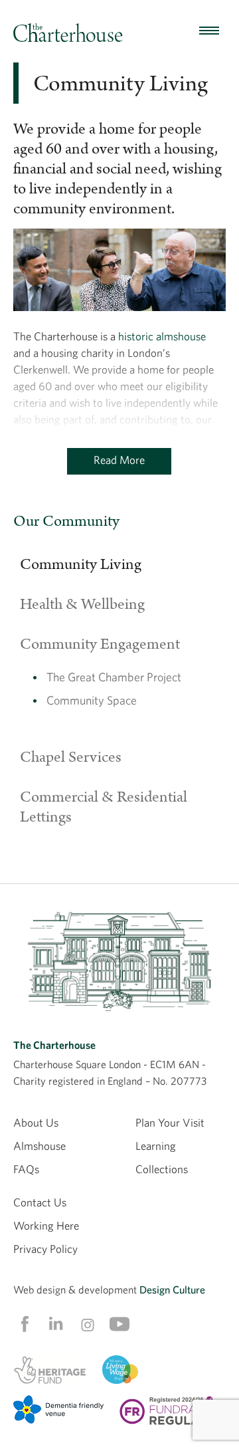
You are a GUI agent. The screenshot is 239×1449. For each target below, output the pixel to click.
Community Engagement (100, 644)
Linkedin (55, 1323)
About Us (35, 1122)
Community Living (80, 564)
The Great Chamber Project (113, 677)
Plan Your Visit (169, 1122)
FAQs (26, 1169)
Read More (119, 459)
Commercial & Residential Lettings (103, 807)
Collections (161, 1169)
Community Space (91, 700)
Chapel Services (70, 757)
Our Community (66, 521)
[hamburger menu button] (209, 31)
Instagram (87, 1325)
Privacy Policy (45, 1248)
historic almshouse (162, 336)
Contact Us (39, 1202)
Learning (155, 1145)
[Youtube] (119, 1324)
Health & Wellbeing (82, 604)
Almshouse (39, 1145)
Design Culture (172, 1289)
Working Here (46, 1225)
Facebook (24, 1324)
